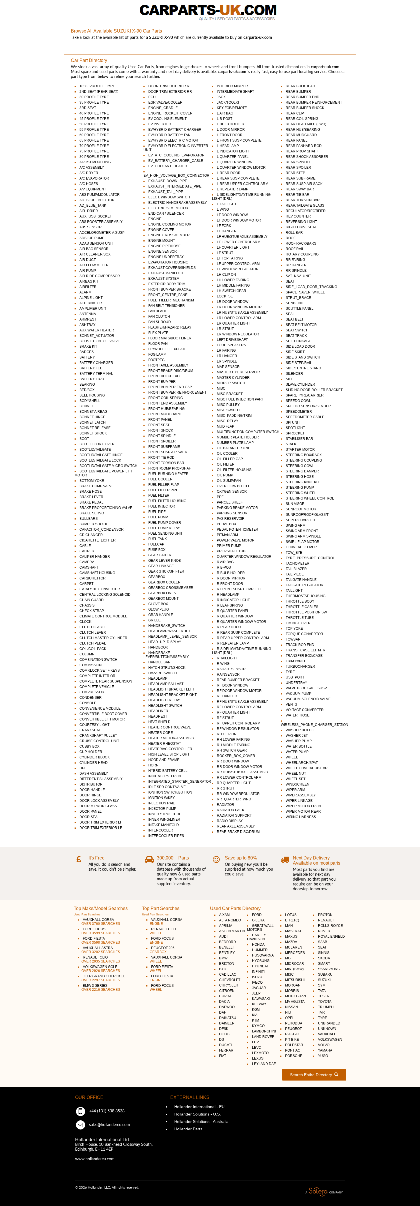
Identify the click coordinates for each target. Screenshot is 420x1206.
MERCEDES (295, 953)
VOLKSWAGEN (330, 1040)
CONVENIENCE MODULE (100, 708)
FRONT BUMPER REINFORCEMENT (177, 392)
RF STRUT (225, 718)
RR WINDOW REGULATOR (238, 794)
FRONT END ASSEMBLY (167, 403)
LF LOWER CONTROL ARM (238, 242)
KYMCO (258, 1026)
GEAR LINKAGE (161, 566)
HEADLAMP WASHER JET (169, 631)
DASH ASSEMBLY (93, 774)
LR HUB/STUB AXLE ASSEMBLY (242, 313)
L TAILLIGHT (227, 204)
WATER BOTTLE (299, 746)
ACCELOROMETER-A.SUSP (102, 233)
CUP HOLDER (90, 752)
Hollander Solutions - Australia (201, 1121)
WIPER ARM (295, 790)
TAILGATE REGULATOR (304, 585)
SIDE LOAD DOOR (300, 347)
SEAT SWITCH (297, 330)
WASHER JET (297, 736)
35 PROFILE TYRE (94, 102)
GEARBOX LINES (162, 593)
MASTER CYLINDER (233, 378)
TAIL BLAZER (296, 569)
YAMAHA (325, 1050)
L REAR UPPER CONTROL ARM (242, 184)
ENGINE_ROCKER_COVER (170, 113)
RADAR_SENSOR (231, 669)
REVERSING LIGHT (301, 222)
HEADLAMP (157, 678)
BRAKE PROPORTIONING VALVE (105, 508)
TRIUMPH (326, 1007)
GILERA (258, 920)
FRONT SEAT (158, 425)
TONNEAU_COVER (301, 547)
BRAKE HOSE (90, 492)
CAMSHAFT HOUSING (97, 573)
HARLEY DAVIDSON (256, 937)
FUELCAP (156, 544)
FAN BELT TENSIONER (166, 306)
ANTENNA (87, 314)
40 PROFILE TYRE (94, 113)
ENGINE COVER (161, 230)
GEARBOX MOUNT (163, 599)
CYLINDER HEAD (93, 763)
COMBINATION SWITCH (98, 660)
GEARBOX (156, 577)
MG (288, 958)
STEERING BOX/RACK (304, 455)
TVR (321, 1012)
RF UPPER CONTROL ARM (238, 723)
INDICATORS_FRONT (165, 776)
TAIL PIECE (295, 574)
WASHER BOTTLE (300, 730)
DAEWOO (227, 1007)
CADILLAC (227, 975)
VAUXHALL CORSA (100, 922)
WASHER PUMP (299, 741)
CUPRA (225, 996)
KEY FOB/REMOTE (232, 108)
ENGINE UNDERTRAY (166, 257)
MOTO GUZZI (295, 996)
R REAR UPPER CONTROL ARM (243, 638)
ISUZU (257, 977)
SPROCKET (295, 433)
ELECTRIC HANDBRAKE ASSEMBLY (177, 203)
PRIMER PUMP (229, 546)
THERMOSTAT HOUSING (305, 596)
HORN (153, 765)
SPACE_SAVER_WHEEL (305, 292)
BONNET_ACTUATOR (96, 336)
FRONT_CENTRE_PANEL (168, 295)
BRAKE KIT (88, 347)
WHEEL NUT (296, 774)
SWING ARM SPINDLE (303, 536)
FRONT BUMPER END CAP (170, 387)
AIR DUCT (87, 260)
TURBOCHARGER (300, 667)
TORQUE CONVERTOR (304, 634)
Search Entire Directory (312, 1074)
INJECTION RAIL (161, 803)
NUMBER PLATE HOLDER (238, 437)
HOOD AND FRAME (163, 760)
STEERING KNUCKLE (303, 482)
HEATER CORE (160, 733)
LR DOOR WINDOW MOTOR (239, 307)
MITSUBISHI (295, 980)
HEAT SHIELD (159, 722)
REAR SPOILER (298, 168)
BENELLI (226, 947)
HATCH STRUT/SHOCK (166, 668)
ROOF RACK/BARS (301, 243)
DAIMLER (227, 1023)
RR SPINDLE (296, 271)
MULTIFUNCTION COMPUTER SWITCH (248, 432)
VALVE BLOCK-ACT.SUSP (306, 688)
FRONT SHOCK (160, 430)
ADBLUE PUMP (91, 238)
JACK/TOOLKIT (229, 102)
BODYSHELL (89, 401)
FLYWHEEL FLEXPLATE (167, 349)
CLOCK (85, 622)
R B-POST (225, 567)
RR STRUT (225, 788)
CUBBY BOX (89, 746)
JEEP (256, 993)
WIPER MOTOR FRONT (304, 806)
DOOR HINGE (90, 795)
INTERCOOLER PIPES (166, 836)
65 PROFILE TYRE (94, 140)
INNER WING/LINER (164, 820)
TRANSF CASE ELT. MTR (305, 650)
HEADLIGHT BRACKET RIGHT (172, 695)
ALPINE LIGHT (91, 298)
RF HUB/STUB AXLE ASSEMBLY (242, 702)
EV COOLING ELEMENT (167, 119)
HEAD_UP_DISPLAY (164, 642)
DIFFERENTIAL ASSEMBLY (101, 779)
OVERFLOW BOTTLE (233, 486)
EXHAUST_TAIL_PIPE (165, 192)
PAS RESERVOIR (231, 519)
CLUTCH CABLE (92, 627)
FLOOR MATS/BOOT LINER (169, 338)
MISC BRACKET (230, 394)
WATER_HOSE (297, 715)
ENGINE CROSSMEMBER (169, 235)
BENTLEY (227, 953)
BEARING (87, 384)
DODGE (225, 1034)
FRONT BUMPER (162, 382)
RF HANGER (227, 696)
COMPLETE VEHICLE (96, 687)
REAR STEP (295, 173)
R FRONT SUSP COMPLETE (239, 589)
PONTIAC (292, 1050)
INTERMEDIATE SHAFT (235, 92)
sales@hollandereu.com (109, 1125)
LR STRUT (225, 329)
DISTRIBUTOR (91, 784)
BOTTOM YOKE (91, 481)
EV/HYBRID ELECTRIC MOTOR (173, 140)
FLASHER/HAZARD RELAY (169, 327)
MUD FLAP (225, 426)
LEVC (256, 1048)
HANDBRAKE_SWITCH (166, 626)
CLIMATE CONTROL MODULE (103, 616)
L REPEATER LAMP (232, 189)
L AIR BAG (225, 113)
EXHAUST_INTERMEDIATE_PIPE (174, 186)
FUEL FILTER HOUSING (167, 501)
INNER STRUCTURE (164, 814)
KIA (254, 1015)
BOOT (84, 439)
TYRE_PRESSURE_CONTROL (310, 558)
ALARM (85, 292)
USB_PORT (295, 677)
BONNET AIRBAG (93, 412)
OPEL (289, 1018)
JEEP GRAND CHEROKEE (103, 978)
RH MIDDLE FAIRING (233, 745)
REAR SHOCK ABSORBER (307, 157)
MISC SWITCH (228, 410)
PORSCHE (293, 1056)
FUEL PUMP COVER (164, 523)
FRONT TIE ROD (161, 458)
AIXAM (224, 915)
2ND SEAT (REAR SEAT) (98, 92)
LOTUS (291, 915)
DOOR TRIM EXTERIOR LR (101, 828)
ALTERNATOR (90, 303)
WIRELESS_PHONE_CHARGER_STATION (314, 725)
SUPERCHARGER (300, 520)
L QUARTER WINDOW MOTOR (241, 168)
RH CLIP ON (227, 734)
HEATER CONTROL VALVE (169, 727)
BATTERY (87, 357)
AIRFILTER (88, 287)
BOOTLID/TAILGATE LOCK (100, 460)
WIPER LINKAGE (299, 801)
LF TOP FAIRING (230, 258)
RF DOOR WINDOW (232, 685)
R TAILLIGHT (227, 658)
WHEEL (292, 757)
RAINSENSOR (228, 675)
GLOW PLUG (158, 609)
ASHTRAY (87, 325)
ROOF (290, 238)
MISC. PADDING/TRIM (234, 416)
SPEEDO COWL (298, 401)
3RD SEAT (87, 108)
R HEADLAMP (228, 595)
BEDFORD (227, 942)
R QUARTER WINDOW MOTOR (241, 622)
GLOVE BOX (158, 604)
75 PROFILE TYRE (94, 151)
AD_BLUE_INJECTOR (97, 200)
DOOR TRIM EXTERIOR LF (100, 822)
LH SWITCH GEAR (231, 291)
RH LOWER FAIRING (233, 740)
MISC (221, 388)
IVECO (257, 982)
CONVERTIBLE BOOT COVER (103, 714)
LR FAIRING (226, 351)
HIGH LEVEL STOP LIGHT (168, 754)
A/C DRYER (88, 173)
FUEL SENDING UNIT (165, 533)
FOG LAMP (157, 355)
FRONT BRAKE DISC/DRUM (170, 371)
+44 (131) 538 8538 (106, 1111)
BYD (222, 969)
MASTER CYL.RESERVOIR (238, 372)
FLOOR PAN (158, 344)
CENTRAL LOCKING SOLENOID (105, 595)
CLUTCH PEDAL (92, 643)
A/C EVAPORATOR (94, 178)
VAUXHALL (327, 1034)
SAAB (322, 942)
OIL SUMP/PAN (229, 481)
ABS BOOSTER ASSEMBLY (101, 222)
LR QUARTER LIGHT (233, 323)
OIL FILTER (226, 464)
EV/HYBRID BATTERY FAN (169, 135)
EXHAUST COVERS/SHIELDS (172, 268)
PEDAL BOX (226, 524)
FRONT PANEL (160, 420)
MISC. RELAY (227, 421)
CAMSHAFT (88, 567)
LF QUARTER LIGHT (233, 247)
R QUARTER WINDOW (235, 616)
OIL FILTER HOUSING (234, 470)
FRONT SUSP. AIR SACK (167, 452)
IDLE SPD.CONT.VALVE (167, 787)
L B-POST (224, 119)
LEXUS (257, 1058)
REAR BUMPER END (302, 97)
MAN (289, 926)
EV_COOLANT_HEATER (167, 166)
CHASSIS (87, 605)
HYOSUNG (260, 961)
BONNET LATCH (92, 422)
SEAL (290, 314)
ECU (152, 97)
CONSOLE (87, 703)
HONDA (258, 945)
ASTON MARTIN (232, 931)
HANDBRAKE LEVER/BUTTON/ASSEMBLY (166, 655)
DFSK (223, 1029)
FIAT (222, 1056)
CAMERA (86, 562)
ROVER (324, 931)
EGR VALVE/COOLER (165, 102)
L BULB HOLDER (230, 124)
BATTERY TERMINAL (96, 374)
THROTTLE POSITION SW (306, 612)
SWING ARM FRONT (302, 531)
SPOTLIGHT (295, 428)
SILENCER (294, 374)
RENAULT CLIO (100, 959)
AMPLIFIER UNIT (92, 309)
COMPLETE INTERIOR (97, 676)
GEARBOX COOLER (164, 582)
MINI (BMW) (294, 969)
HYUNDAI (260, 966)
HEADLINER (158, 711)
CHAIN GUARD (91, 600)
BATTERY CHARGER (96, 363)
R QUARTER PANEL (233, 611)
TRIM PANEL (296, 661)
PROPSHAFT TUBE (232, 551)
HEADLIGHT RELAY (164, 700)
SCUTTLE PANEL (299, 309)
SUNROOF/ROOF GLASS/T (307, 515)
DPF (82, 768)
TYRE (290, 672)
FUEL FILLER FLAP (163, 485)
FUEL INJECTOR (161, 506)
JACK (221, 97)
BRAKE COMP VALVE (96, 486)
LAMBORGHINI (264, 1031)
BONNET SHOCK (93, 433)
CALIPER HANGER (94, 557)
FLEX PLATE (158, 333)
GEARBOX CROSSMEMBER (170, 588)
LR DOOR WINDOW (232, 302)
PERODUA (293, 1023)
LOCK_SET (226, 296)
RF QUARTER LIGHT (233, 712)
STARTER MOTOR (300, 450)
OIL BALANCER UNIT (234, 448)
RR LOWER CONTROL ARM (239, 778)
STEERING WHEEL (301, 493)
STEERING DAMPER (302, 471)
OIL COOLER (227, 454)
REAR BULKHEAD (300, 86)
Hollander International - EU (199, 1106)
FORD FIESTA (100, 941)
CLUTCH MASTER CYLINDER (103, 638)
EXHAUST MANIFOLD (165, 273)
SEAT (290, 281)
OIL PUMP (225, 475)
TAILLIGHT (294, 591)
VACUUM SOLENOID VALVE (308, 699)
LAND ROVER (263, 1037)
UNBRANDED (329, 1023)
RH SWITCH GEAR (232, 750)
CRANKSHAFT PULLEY (98, 736)
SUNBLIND (294, 303)
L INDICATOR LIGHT (233, 151)
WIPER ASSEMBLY (301, 795)
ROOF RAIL (295, 249)
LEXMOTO (260, 1053)
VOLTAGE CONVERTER (305, 710)
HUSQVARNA (263, 955)
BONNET (86, 406)
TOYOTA (324, 1002)
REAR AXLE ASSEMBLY (236, 826)
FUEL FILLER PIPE (163, 490)
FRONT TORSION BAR (166, 463)
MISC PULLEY (228, 405)
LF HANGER (227, 231)
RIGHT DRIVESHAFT (302, 227)
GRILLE (154, 620)
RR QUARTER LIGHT (234, 783)
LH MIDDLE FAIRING (233, 285)
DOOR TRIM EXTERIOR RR (170, 92)
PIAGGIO (292, 1034)
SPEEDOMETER (299, 412)
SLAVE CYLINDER (300, 384)
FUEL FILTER (158, 496)
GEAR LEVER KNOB (164, 561)
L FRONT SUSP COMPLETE (239, 140)
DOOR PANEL (90, 812)
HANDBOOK (158, 647)
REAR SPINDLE (298, 162)
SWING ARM (295, 526)
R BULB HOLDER (231, 573)
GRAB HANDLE (160, 615)
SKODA (324, 958)
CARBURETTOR (92, 578)
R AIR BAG (225, 562)
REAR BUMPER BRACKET (238, 680)
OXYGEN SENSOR (232, 492)
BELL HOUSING (92, 395)
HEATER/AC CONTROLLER (170, 749)
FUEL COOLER (160, 479)
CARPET (86, 584)
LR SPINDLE (227, 361)
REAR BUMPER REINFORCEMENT (314, 102)
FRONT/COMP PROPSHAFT (170, 468)
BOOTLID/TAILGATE (95, 450)
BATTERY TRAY (92, 379)
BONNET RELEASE (95, 428)
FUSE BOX (156, 550)
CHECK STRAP (91, 611)
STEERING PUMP (300, 488)
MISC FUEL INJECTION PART (240, 399)
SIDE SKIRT (295, 352)
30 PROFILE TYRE (94, 97)
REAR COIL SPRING (302, 119)
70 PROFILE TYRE (94, 146)
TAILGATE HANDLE (301, 580)
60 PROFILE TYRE (94, 135)
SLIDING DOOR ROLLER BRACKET (314, 390)
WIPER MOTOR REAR (303, 812)
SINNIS (323, 953)
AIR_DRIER (88, 211)
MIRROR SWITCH (231, 383)
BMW (223, 958)
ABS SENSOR (90, 227)
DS (221, 1040)
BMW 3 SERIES (100, 988)
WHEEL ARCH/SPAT (302, 763)
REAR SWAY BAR (300, 189)
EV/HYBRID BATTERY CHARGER (174, 130)
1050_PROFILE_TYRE (97, 86)
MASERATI (293, 931)
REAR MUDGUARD (301, 135)
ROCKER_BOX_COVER (236, 756)
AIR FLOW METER (94, 265)
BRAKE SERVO (91, 513)
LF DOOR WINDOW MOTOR (239, 220)
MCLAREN (293, 947)
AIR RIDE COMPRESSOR (99, 276)
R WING (223, 664)
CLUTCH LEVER (92, 633)
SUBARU (325, 975)
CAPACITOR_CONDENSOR (101, 529)
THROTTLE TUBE (300, 618)
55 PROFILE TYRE (94, 130)
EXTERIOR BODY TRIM (166, 284)
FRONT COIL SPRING (165, 398)
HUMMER (260, 950)
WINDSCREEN (297, 784)
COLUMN (87, 654)
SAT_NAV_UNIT (298, 276)
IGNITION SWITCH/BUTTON (170, 792)
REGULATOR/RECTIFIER (306, 211)
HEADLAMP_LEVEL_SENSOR (172, 637)
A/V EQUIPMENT (92, 189)
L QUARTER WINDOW (234, 162)
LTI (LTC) (292, 920)
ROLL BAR (294, 233)
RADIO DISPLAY (230, 821)
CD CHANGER (91, 535)
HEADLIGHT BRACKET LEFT (171, 689)
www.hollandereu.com (95, 1159)
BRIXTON (226, 964)
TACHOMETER (297, 563)
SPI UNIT (293, 422)
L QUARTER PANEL (233, 157)
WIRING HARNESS (301, 817)
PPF (220, 497)
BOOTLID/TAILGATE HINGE (101, 455)
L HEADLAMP (228, 146)
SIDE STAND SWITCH (303, 357)
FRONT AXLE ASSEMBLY (168, 365)
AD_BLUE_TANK (92, 206)
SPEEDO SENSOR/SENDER (308, 406)
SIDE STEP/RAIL (299, 363)
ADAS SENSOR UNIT (96, 243)
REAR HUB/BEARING (303, 130)
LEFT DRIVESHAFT (232, 340)
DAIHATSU (227, 1018)
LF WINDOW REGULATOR (238, 269)
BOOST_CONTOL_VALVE (99, 341)
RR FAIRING (295, 260)
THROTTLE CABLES (302, 607)
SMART (324, 964)
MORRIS (292, 991)
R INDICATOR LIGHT (233, 600)
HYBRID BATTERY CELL (167, 771)
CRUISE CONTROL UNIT (99, 741)
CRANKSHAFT (91, 730)
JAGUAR (259, 988)
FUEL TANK (157, 539)
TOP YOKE (294, 629)
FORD (257, 915)
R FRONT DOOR (230, 584)
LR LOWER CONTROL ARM (239, 318)
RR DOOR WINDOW (233, 761)
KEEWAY (259, 1004)
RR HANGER (296, 265)
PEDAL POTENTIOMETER (237, 529)
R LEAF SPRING (230, 605)
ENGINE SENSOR (162, 251)
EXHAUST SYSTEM (163, 279)
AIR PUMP (87, 271)
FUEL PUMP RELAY (164, 528)
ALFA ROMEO (230, 920)
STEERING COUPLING (304, 460)
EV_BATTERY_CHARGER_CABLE (175, 161)
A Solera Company (324, 1192)
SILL (289, 379)
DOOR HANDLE (92, 790)
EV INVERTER (159, 124)
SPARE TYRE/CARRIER (305, 395)
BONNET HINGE (92, 417)
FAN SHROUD (159, 322)
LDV (255, 1042)
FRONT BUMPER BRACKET (170, 289)
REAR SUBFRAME (300, 178)
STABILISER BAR (299, 439)
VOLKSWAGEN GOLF (100, 969)
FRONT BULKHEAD (164, 376)
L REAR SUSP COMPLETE (238, 178)
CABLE (85, 546)
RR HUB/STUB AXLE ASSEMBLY (243, 772)
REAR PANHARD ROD (304, 146)
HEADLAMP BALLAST (165, 684)
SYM (321, 985)
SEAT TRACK (296, 336)
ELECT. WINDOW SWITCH (169, 197)
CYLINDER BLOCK (94, 757)
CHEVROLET (229, 980)
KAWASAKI (261, 999)
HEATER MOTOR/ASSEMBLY (171, 738)
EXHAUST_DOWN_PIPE (167, 181)
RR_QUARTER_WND (234, 799)
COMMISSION (90, 665)
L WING (223, 210)
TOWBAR (293, 639)
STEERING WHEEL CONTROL (310, 498)
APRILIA (225, 926)
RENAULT (326, 920)
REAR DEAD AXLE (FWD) (306, 124)
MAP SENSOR (228, 367)
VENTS (291, 704)
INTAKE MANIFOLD (163, 825)
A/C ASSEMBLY (91, 168)
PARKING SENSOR (232, 513)
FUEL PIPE (157, 512)
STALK (291, 444)
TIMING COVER (298, 623)
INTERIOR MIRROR (232, 86)
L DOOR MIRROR (231, 130)
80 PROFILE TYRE (94, 157)
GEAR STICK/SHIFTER (166, 571)
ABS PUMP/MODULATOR (99, 195)
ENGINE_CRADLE (163, 108)
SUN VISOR (295, 504)
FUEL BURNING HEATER (168, 474)
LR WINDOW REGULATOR (238, 334)
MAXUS (291, 937)
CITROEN (227, 991)
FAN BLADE (157, 311)
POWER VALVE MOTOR (236, 540)
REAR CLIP (295, 113)
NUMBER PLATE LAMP (235, 443)
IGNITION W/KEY (161, 798)
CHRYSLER (228, 985)
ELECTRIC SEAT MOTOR (168, 208)
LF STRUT (225, 253)
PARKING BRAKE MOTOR (237, 508)
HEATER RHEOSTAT (164, 744)
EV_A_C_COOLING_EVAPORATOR (176, 155)
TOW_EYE (294, 553)
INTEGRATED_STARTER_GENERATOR (179, 782)
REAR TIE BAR (297, 195)
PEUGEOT (293, 1029)
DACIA (224, 1002)
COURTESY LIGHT (94, 725)
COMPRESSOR (91, 692)
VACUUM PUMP (298, 694)
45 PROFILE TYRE (94, 119)
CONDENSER (90, 698)
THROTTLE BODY (300, 601)
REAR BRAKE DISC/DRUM (238, 832)
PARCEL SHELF (230, 502)
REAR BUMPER (298, 92)
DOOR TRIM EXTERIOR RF (169, 86)
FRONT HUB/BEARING (166, 409)
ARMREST (87, 319)
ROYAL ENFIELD (331, 937)
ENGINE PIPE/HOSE (164, 246)
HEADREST (157, 716)
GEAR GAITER (159, 555)
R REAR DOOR (229, 627)
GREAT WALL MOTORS (260, 928)
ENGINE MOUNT (161, 241)
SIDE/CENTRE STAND (303, 368)
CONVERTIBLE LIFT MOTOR (102, 719)
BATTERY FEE (90, 368)
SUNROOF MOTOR (301, 509)
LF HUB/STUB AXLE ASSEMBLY (242, 237)
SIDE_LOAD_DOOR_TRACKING (311, 287)
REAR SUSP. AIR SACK (304, 184)
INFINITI (258, 972)
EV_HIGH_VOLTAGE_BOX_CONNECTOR (176, 176)
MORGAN (293, 985)
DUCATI (225, 1045)
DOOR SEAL (89, 817)
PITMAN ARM (227, 535)
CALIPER (86, 551)
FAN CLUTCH (159, 317)
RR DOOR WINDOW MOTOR (239, 767)
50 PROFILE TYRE (94, 124)
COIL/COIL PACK (92, 649)
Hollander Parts (187, 1129)
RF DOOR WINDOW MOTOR (239, 691)
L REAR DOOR (229, 173)
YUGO (323, 1056)
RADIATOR (225, 805)
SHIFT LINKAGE (298, 341)
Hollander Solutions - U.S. (197, 1114)
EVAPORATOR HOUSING (168, 262)
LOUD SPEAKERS (231, 345)
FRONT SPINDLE (162, 436)
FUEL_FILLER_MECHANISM (171, 300)
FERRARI (226, 1050)
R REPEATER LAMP (233, 643)
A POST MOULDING (95, 162)
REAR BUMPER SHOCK (305, 108)
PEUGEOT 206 (162, 950)
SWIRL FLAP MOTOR (302, 542)
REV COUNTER (298, 216)
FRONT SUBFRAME (164, 447)
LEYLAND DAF (264, 1064)
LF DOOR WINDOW (232, 215)
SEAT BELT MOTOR (301, 325)
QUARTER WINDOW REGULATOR (244, 557)
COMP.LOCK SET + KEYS (99, 671)
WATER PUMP (297, 752)
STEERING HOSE (300, 477)
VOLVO (323, 1045)
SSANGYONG (329, 969)
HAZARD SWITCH (162, 673)
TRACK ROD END (300, 645)
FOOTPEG (156, 360)
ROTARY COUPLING (302, 254)
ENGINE (154, 219)
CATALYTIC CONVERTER (99, 589)
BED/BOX (87, 390)
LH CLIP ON (226, 275)
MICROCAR (294, 964)
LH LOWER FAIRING (233, 280)
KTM (255, 1020)
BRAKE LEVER (91, 497)
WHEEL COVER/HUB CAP (306, 768)
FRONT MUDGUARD (164, 414)
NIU (288, 1012)
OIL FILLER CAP (230, 459)
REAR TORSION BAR (303, 200)
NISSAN (291, 1007)
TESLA (323, 996)
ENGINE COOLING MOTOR (169, 224)
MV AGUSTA (295, 1002)
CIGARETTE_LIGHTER (97, 540)
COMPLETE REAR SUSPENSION (105, 681)
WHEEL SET (295, 779)
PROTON (325, 915)
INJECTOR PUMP (162, 809)
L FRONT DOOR (230, 135)
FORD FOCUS (100, 931)
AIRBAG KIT (88, 281)
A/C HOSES (88, 184)
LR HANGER (227, 356)
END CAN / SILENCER (166, 214)
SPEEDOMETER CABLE (305, 417)
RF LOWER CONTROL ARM (239, 707)
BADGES (86, 352)
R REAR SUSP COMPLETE (238, 633)
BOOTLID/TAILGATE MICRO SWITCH (108, 466)
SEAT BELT (294, 319)
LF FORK (224, 226)
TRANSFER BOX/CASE (304, 656)
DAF (222, 1012)
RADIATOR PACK (230, 810)
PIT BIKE (292, 1040)
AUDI (223, 937)
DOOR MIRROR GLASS (98, 806)
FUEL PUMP (158, 517)
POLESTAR (294, 1045)
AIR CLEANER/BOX (95, 254)
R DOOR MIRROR (231, 578)
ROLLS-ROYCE (330, 926)
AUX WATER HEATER (96, 330)
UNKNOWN (327, 1029)
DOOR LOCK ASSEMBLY (99, 801)
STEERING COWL (300, 466)
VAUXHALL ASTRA (100, 950)
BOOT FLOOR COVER (97, 444)
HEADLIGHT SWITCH (165, 706)
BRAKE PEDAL (91, 502)
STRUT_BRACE (298, 298)
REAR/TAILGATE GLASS (305, 206)
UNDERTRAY (296, 683)
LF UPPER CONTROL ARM (238, 264)
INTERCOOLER (160, 830)
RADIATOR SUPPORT (234, 816)
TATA (322, 991)
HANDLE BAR (159, 662)
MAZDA (291, 942)
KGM (256, 1010)
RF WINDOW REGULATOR (238, 729)
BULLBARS (88, 519)
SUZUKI (324, 980)
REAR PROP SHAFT (302, 151)
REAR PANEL (296, 140)
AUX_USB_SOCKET (95, 216)
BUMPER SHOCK (93, 524)
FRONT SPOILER (162, 441)
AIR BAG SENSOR (94, 249)
